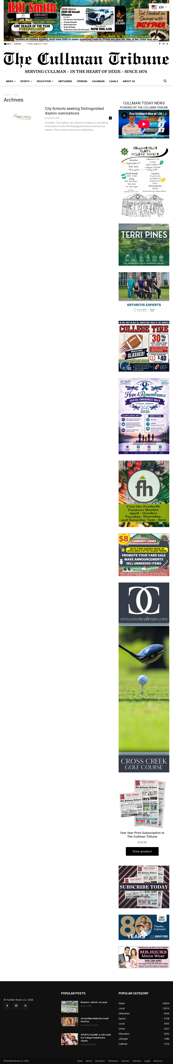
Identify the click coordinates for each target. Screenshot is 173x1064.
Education (100, 1060)
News (80, 1060)
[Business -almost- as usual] (69, 1007)
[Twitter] (167, 44)
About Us (158, 1060)
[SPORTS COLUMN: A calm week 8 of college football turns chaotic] (69, 1039)
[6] (86, 20)
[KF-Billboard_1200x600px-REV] (144, 927)
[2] (144, 292)
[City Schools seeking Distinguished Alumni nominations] (22, 116)
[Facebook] (160, 44)
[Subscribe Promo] (144, 886)
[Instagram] (163, 44)
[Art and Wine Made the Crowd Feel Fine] (69, 1021)
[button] (165, 81)
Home (7, 94)
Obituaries (113, 1060)
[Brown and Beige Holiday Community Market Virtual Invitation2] (144, 181)
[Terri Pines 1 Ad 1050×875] (144, 244)
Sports (89, 1060)
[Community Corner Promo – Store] (144, 554)
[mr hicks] (144, 957)
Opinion (125, 1060)
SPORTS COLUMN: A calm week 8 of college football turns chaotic (96, 1038)
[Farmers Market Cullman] (144, 493)
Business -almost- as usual (94, 1002)
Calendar (136, 1060)
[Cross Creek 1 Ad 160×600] (144, 677)
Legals (147, 1060)
